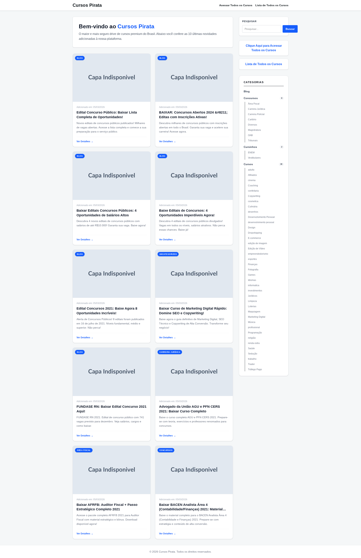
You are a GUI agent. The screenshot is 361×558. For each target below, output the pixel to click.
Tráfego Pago (255, 369)
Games (251, 275)
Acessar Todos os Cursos (235, 5)
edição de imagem (257, 243)
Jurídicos (252, 296)
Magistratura (254, 130)
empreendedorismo (258, 254)
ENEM (251, 152)
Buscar (290, 28)
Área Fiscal (253, 103)
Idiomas (252, 280)
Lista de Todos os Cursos (271, 5)
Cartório (252, 119)
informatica (253, 285)
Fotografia (253, 269)
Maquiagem (254, 311)
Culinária (252, 206)
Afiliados (252, 175)
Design (251, 227)
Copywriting (254, 196)
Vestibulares (254, 157)
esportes (252, 259)
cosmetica (253, 201)
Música (251, 322)
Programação (255, 332)
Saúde (251, 348)
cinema (252, 180)
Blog (247, 91)
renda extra (254, 343)
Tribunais (253, 140)
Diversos (252, 124)
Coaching (253, 185)
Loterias (252, 306)
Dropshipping (255, 233)
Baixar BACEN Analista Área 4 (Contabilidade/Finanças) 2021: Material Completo (191, 509)
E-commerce (254, 238)
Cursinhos (250, 146)
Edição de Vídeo (256, 248)
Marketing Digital (256, 317)
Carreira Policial (256, 114)
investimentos (255, 290)
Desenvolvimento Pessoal (261, 217)
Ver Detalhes (85, 141)
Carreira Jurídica (256, 109)
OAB (250, 135)
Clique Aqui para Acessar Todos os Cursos (264, 48)
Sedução (252, 353)
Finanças (252, 264)
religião (252, 338)
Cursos (248, 164)
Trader (251, 364)
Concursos (251, 98)
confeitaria (253, 191)
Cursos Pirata (87, 5)
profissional (254, 327)
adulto (251, 169)
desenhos (253, 212)
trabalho (252, 359)
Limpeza (252, 301)
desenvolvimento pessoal (261, 222)
